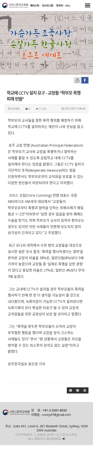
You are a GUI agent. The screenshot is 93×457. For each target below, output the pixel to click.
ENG (67, 5)
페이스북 (35, 5)
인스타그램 (48, 5)
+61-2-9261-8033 (55, 410)
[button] (70, 390)
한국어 (59, 5)
